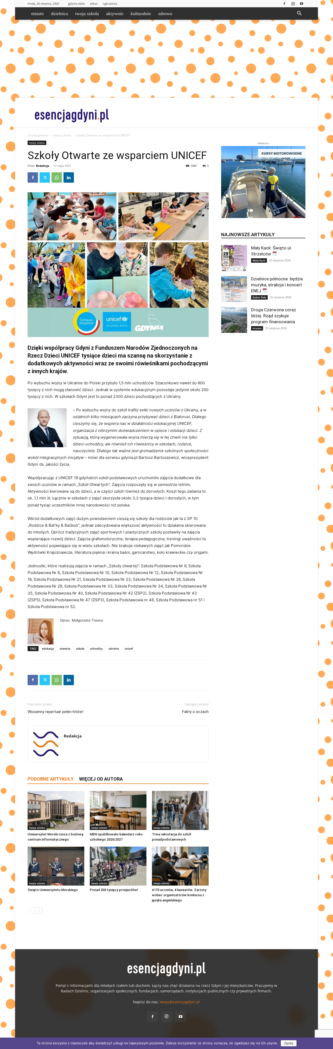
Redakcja (42, 166)
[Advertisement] (166, 58)
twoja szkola (62, 135)
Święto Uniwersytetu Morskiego (53, 890)
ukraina (113, 648)
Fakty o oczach (195, 711)
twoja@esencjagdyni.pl (180, 1001)
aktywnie (114, 13)
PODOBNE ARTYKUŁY (51, 779)
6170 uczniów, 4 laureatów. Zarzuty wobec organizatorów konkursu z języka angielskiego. (179, 895)
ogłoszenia (110, 3)
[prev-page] (31, 910)
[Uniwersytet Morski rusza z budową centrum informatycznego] (56, 810)
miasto (37, 13)
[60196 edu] (118, 264)
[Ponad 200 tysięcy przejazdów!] (118, 866)
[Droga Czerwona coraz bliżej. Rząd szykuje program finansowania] (234, 320)
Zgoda (288, 1043)
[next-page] (39, 910)
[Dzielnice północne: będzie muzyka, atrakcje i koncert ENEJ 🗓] (234, 289)
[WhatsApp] (57, 177)
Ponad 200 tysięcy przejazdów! (114, 890)
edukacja (48, 648)
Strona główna (38, 135)
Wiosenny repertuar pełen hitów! (55, 711)
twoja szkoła (87, 13)
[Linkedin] (68, 177)
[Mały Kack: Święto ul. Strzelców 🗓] (234, 258)
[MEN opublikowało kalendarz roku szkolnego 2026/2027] (118, 810)
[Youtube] (301, 3)
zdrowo (165, 13)
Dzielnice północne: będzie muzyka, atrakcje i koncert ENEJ (277, 284)
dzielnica (59, 13)
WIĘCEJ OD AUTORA (101, 779)
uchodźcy (96, 648)
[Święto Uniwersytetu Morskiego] (56, 866)
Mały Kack (259, 260)
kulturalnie (141, 13)
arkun (94, 3)
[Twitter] (45, 177)
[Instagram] (293, 3)
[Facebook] (284, 3)
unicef (129, 648)
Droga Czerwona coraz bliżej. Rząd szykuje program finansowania (273, 315)
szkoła (80, 648)
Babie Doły (259, 297)
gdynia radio (76, 3)
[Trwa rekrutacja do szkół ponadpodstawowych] (180, 810)
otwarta (65, 648)
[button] (299, 13)
